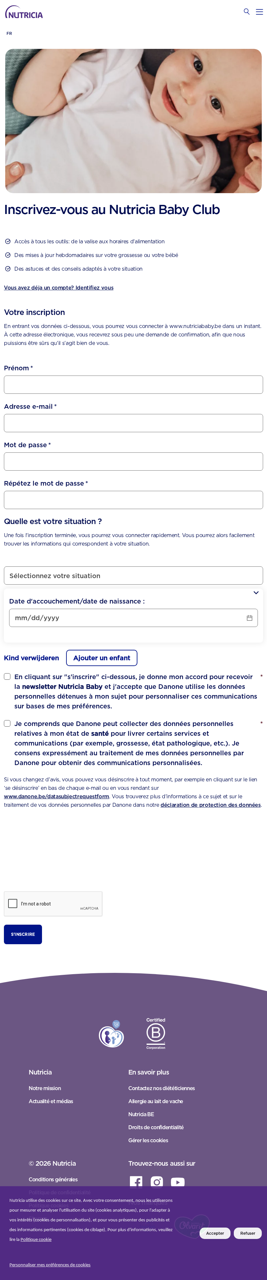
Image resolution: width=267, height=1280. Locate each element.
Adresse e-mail (30, 406)
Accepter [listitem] (215, 1233)
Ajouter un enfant (101, 658)
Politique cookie (36, 1239)
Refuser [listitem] (247, 1233)
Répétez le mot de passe (46, 483)
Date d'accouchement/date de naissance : (77, 601)
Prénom (18, 368)
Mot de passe (27, 445)
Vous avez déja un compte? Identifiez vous (58, 288)
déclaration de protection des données (211, 805)
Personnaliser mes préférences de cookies (50, 1265)
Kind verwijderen (31, 658)
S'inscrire (23, 934)
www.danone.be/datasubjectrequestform (56, 796)
